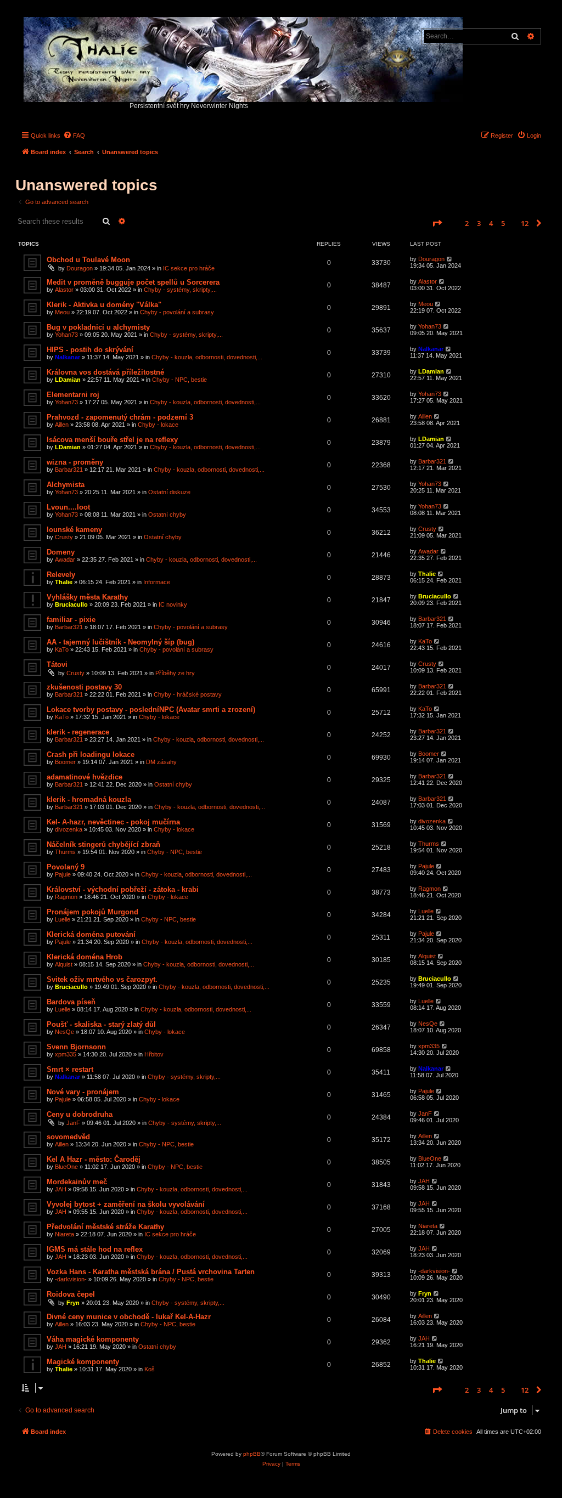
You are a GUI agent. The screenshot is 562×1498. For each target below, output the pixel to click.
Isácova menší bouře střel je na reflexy (112, 440)
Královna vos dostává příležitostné (105, 372)
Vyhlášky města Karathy (87, 597)
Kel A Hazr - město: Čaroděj (93, 1159)
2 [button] (467, 223)
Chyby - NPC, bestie (179, 379)
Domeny (61, 552)
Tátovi (57, 664)
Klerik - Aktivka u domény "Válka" (104, 305)
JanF (73, 1123)
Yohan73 (66, 334)
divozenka (68, 829)
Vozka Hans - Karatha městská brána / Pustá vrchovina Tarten (151, 1272)
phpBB (252, 1454)
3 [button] (479, 223)
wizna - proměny (75, 462)
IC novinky (173, 604)
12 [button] (525, 223)
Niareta (64, 1234)
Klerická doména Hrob (84, 957)
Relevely (61, 574)
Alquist (63, 964)
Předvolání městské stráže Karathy (105, 1227)
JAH (60, 1189)
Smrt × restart (70, 1069)
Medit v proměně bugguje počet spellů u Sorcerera (133, 282)
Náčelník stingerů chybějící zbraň (103, 844)
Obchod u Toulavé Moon (88, 260)
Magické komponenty (83, 1362)
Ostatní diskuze (169, 492)
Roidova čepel (71, 1294)
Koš (149, 1369)
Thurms (65, 852)
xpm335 (65, 1054)
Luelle (62, 919)
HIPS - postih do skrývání (90, 350)
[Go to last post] (449, 259)
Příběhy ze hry (175, 673)
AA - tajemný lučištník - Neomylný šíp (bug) (120, 642)
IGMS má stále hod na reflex (95, 1249)
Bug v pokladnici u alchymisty (98, 327)
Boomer (65, 762)
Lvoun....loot (68, 507)
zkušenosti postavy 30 (84, 687)
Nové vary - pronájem (83, 1092)
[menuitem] (74, 135)
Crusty (64, 537)
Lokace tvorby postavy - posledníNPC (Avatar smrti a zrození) (151, 709)
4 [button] (491, 223)
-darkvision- (71, 1279)
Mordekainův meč (77, 1182)
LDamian (68, 379)
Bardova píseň (71, 1002)
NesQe (64, 1031)
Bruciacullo (71, 604)
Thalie (63, 582)
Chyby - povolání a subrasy (177, 312)
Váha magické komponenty (93, 1339)
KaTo (62, 649)
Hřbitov (154, 1054)
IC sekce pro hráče (189, 268)
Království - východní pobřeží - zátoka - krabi (123, 889)
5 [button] (503, 223)
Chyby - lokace (158, 424)
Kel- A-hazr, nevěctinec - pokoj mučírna (113, 822)
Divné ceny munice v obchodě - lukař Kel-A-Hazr (129, 1317)
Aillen (62, 424)
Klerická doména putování (91, 934)
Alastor (64, 289)
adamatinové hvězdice (84, 777)
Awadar (65, 559)
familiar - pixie (71, 619)
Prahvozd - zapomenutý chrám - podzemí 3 (120, 417)
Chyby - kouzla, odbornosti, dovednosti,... (206, 357)
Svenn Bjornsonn (76, 1047)
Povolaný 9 (66, 867)
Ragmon (66, 897)
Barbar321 (69, 469)
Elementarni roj (73, 395)
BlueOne (66, 1166)
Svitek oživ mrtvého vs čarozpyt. (102, 979)
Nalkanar (67, 357)
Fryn (73, 1302)
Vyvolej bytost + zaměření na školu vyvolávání (126, 1204)
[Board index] (244, 57)
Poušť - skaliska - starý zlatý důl (101, 1024)
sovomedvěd (68, 1137)
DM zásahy (161, 762)
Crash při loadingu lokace (90, 754)
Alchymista (66, 485)
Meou (62, 312)
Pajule (63, 874)
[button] (437, 223)
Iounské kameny (74, 529)
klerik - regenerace (78, 732)
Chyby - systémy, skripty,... (180, 289)
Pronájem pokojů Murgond (92, 912)
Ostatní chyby (167, 514)
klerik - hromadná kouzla (89, 799)
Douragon (79, 268)
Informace (156, 582)
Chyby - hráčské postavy (188, 694)
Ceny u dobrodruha (80, 1114)
